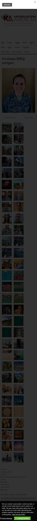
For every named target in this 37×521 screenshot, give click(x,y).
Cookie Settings (6, 518)
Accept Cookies (23, 518)
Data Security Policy (18, 514)
